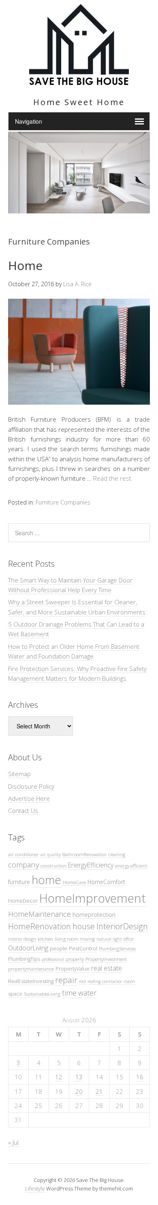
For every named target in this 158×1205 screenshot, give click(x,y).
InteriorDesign (122, 926)
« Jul (13, 1142)
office (128, 939)
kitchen (45, 938)
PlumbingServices (117, 948)
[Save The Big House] (79, 80)
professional (53, 959)
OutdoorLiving (28, 947)
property (75, 959)
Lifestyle (35, 1188)
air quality (51, 854)
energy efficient (131, 865)
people (58, 948)
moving (87, 939)
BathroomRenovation (84, 854)
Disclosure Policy (31, 786)
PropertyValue (73, 968)
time (69, 993)
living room (66, 938)
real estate (106, 968)
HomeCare (74, 882)
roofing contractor (105, 981)
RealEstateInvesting (30, 981)
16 (139, 1077)
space (15, 993)
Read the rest (112, 478)
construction (53, 865)
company (23, 864)
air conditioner (23, 854)
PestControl (83, 948)
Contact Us (23, 810)
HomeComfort (106, 882)
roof (82, 981)
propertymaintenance (31, 968)
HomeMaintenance (39, 914)
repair (66, 980)
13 (79, 1077)
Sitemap (19, 774)
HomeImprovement (92, 898)
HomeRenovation (39, 926)
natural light (109, 939)
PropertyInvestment (106, 959)
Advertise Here (29, 798)
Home (25, 265)
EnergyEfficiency (90, 865)
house (84, 926)
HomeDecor (23, 900)
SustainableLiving (42, 993)
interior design (22, 939)
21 (99, 1091)
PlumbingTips (24, 958)
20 (79, 1091)
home (46, 879)
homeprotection (94, 914)
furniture (19, 882)
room (129, 981)
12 (58, 1077)
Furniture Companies (63, 502)
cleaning (116, 854)
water (87, 993)
